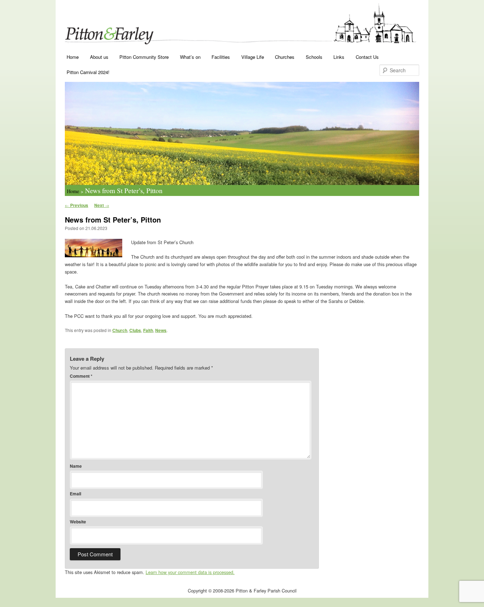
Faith (148, 330)
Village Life (252, 57)
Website (78, 521)
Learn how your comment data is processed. (190, 572)
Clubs (135, 330)
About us (99, 57)
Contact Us (367, 57)
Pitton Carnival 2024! (88, 72)
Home (73, 57)
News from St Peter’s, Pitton (124, 190)
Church (119, 330)
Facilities (221, 57)
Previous (76, 205)
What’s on (190, 57)
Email (75, 493)
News (161, 330)
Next (101, 205)
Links (338, 57)
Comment (81, 376)
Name (76, 466)
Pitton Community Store (144, 57)
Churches (284, 57)
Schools (314, 57)
